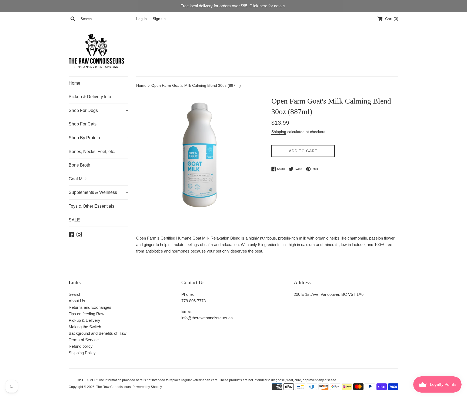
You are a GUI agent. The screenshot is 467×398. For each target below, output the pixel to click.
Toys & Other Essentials (91, 206)
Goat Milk (78, 179)
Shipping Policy (82, 352)
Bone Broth (79, 165)
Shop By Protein (98, 137)
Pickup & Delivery (84, 320)
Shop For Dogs (98, 110)
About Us (77, 300)
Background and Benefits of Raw (97, 333)
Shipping (278, 132)
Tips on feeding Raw (86, 313)
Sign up (159, 19)
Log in (141, 19)
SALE (74, 220)
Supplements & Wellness (98, 192)
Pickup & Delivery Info (90, 96)
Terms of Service (84, 339)
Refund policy (81, 346)
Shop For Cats (98, 124)
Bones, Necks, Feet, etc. (92, 151)
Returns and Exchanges (90, 307)
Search (75, 294)
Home (74, 83)
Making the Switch (85, 326)
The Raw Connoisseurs (113, 387)
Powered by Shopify (147, 387)
